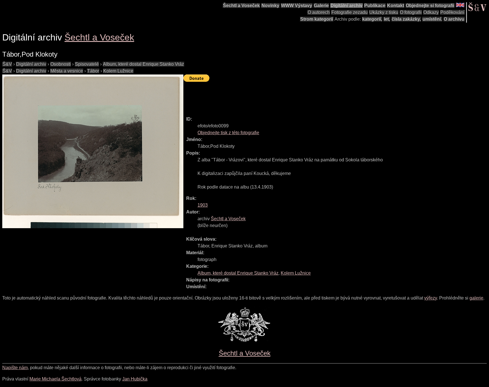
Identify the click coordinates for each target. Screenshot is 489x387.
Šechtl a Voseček (241, 5)
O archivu (454, 19)
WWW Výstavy (296, 5)
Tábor (93, 71)
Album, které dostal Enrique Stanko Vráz (143, 64)
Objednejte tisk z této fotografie (228, 132)
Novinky (270, 5)
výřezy (430, 298)
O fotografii (411, 12)
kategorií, (372, 19)
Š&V (7, 64)
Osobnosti (60, 64)
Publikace (374, 5)
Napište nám (15, 367)
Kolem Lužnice (118, 71)
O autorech (319, 12)
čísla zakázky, (406, 19)
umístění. (432, 19)
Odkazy (431, 12)
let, (387, 19)
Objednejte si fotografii (430, 5)
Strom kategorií (316, 19)
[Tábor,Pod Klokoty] (92, 151)
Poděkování (452, 12)
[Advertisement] (286, 96)
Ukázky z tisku (383, 12)
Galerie (321, 5)
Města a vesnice (66, 71)
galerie (476, 298)
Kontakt (395, 5)
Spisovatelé (87, 64)
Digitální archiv (347, 5)
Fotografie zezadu (349, 12)
